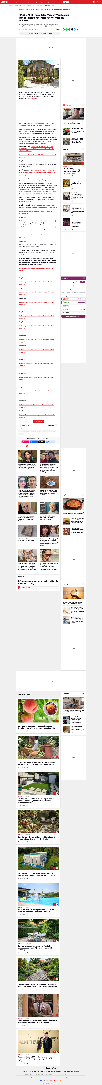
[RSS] (61, 1080)
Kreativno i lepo (33, 9)
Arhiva (73, 1076)
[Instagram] (51, 1080)
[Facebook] (41, 1080)
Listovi (48, 431)
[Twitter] (44, 1080)
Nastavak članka (38, 421)
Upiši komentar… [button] (26, 587)
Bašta (26, 9)
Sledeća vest (51, 425)
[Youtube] (54, 1080)
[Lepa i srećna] (4, 2)
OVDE (27, 201)
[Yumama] (68, 1074)
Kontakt (51, 1076)
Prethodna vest (26, 425)
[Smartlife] (56, 1074)
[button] (56, 29)
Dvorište (33, 431)
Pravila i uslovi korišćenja (43, 1076)
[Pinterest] (47, 1080)
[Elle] (42, 1074)
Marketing (29, 1076)
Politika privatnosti (67, 1076)
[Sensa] (62, 1074)
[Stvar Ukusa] (74, 1074)
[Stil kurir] (46, 1074)
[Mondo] (32, 1074)
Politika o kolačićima (57, 1076)
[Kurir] (26, 1074)
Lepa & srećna (32, 98)
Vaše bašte (21, 433)
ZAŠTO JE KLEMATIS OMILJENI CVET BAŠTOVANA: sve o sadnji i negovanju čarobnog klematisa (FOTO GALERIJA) (36, 149)
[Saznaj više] (83, 105)
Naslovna (21, 9)
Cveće (38, 431)
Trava (43, 431)
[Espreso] (38, 1074)
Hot (19, 431)
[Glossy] (50, 1074)
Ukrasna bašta (25, 431)
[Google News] (57, 1080)
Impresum (35, 1076)
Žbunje (53, 431)
